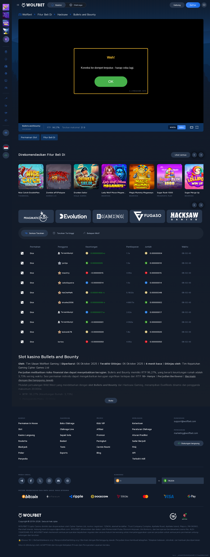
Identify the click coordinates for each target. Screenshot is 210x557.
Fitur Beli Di (45, 14)
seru (181, 127)
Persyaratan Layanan (93, 545)
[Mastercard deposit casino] (122, 496)
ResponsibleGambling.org (67, 540)
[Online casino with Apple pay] (192, 496)
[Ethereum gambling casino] (29, 496)
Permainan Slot (29, 137)
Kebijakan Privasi (71, 545)
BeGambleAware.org (43, 540)
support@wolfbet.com (185, 421)
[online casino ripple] (53, 496)
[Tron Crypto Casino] (99, 496)
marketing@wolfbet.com (186, 433)
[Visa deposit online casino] (145, 496)
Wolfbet (27, 14)
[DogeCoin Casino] (76, 496)
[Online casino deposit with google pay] (169, 496)
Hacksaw (62, 14)
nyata (173, 127)
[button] (32, 180)
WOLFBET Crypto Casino (29, 526)
